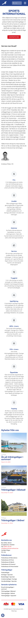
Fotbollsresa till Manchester (9, 566)
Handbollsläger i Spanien (9, 581)
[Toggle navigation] (25, 3)
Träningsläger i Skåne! (8, 593)
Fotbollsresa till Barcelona (9, 558)
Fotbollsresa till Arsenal (8, 564)
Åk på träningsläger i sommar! (7, 588)
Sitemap (14, 611)
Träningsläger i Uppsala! (8, 595)
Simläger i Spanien (7, 575)
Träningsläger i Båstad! (8, 591)
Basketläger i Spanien (8, 577)
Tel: (6, 546)
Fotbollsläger (5, 572)
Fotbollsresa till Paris (7, 560)
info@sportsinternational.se (9, 548)
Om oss (3, 552)
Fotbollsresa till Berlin (7, 562)
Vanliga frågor (5, 550)
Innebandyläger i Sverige (9, 579)
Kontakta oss (14, 37)
